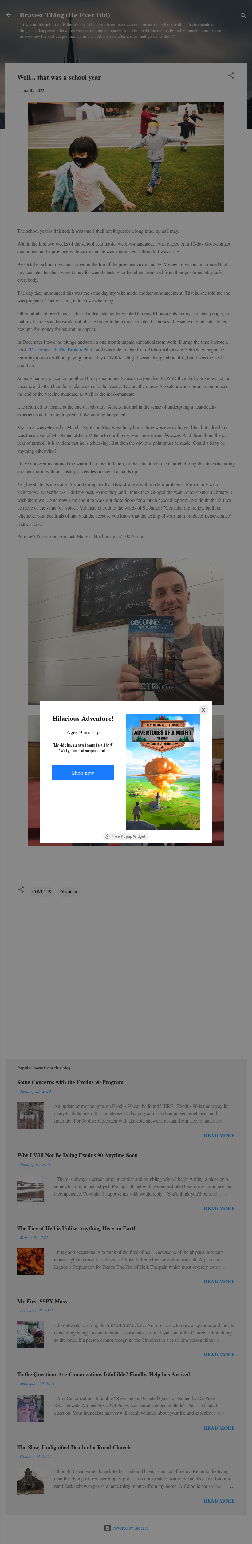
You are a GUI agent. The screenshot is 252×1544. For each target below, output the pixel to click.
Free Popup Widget (128, 836)
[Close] (203, 710)
